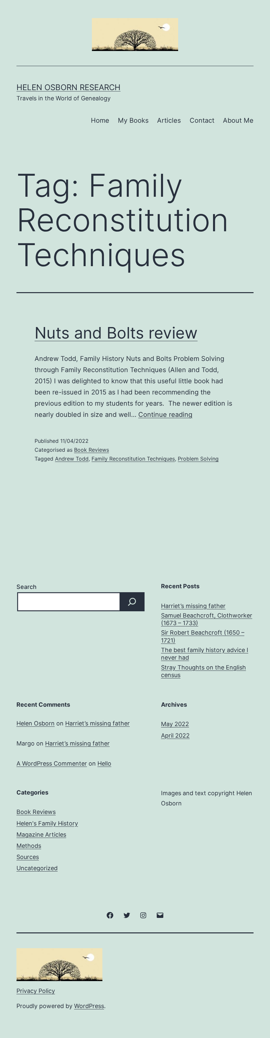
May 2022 (175, 724)
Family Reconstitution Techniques (133, 458)
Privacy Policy (35, 990)
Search (26, 586)
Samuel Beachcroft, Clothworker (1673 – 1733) (206, 619)
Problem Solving (198, 458)
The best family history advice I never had (204, 653)
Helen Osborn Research (68, 87)
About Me (238, 120)
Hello (104, 763)
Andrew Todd (72, 458)
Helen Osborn (35, 723)
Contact (202, 120)
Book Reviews (91, 449)
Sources (27, 856)
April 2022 (175, 735)
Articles (169, 120)
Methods (28, 845)
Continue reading (165, 414)
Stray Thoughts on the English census (203, 671)
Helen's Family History (47, 823)
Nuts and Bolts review (116, 332)
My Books (133, 120)
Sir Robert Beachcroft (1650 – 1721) (202, 636)
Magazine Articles (41, 834)
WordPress (89, 1005)
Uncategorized (37, 868)
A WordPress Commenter (51, 763)
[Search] (132, 601)
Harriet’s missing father (193, 605)
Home (100, 120)
